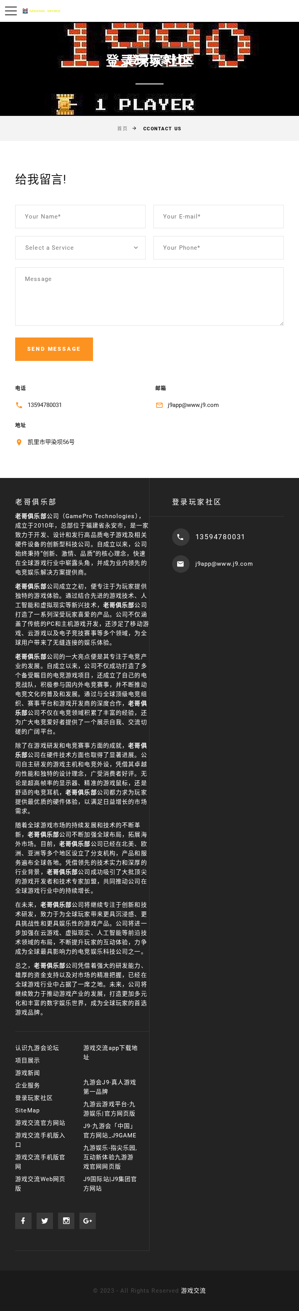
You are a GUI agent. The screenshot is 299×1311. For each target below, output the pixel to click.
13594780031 (45, 405)
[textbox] (80, 247)
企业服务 (27, 1085)
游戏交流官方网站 (40, 1122)
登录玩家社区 (34, 1097)
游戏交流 (193, 1290)
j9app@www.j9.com (193, 405)
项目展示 (27, 1060)
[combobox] (80, 247)
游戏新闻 (27, 1073)
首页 (122, 128)
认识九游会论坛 (37, 1048)
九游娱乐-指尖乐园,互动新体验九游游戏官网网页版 (110, 1157)
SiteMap (27, 1110)
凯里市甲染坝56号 (51, 442)
